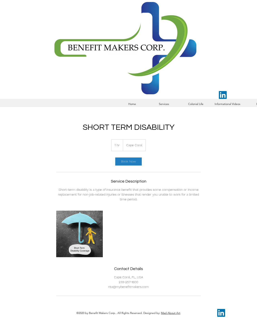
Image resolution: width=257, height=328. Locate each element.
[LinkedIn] (223, 95)
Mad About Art (170, 313)
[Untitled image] (79, 234)
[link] (128, 161)
